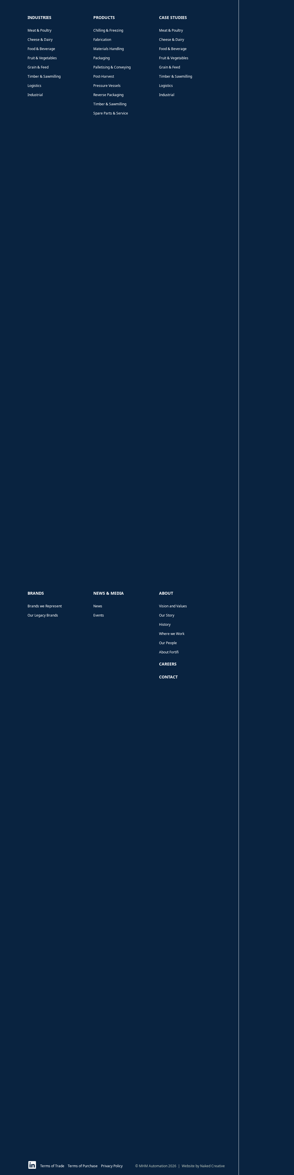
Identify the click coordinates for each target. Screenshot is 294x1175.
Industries (39, 17)
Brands (36, 593)
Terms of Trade (52, 1165)
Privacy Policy (112, 1165)
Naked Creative (212, 1165)
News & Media (108, 593)
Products (104, 17)
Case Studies (173, 17)
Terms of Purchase (83, 1165)
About (166, 593)
